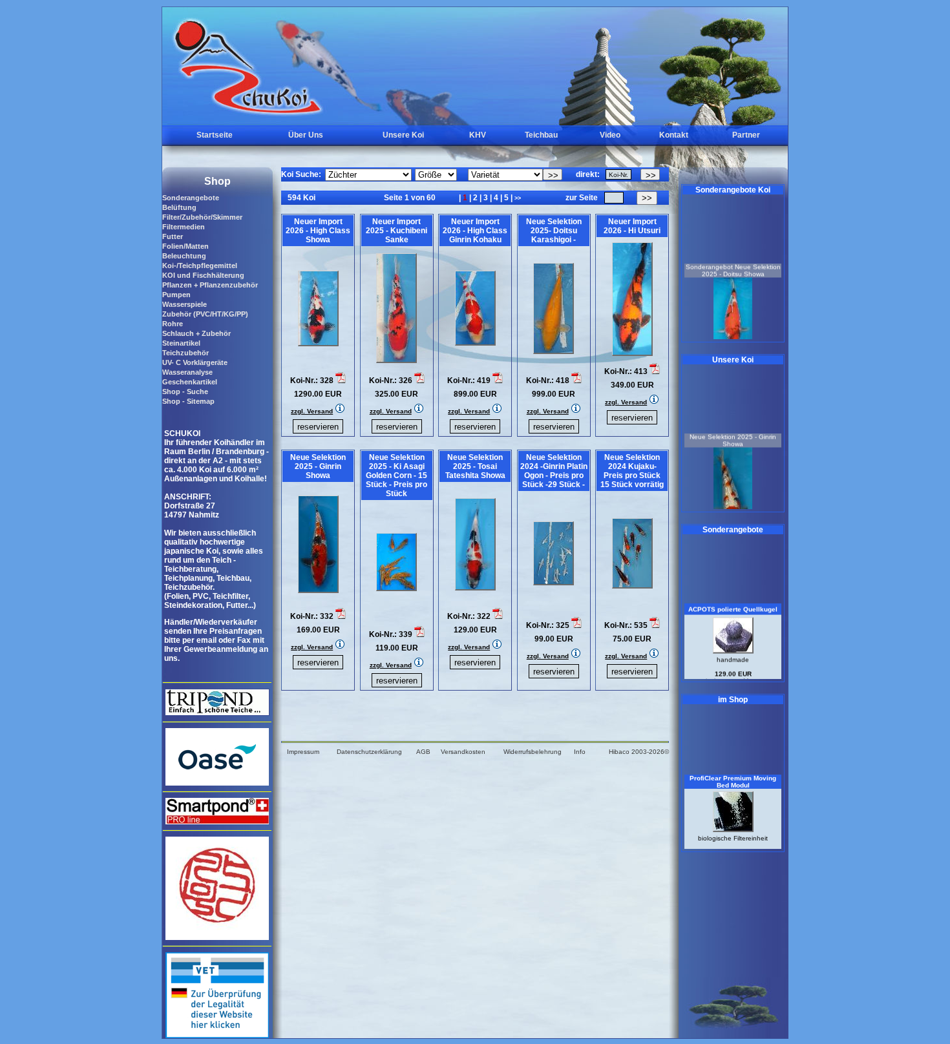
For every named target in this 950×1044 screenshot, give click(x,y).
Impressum (303, 751)
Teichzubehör (185, 353)
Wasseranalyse (187, 372)
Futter (172, 236)
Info (580, 751)
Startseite (214, 135)
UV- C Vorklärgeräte (194, 362)
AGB (423, 751)
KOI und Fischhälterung (203, 275)
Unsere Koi (403, 135)
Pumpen (176, 294)
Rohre (172, 324)
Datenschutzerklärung (369, 751)
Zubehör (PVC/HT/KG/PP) (205, 314)
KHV (477, 135)
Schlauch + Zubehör (196, 333)
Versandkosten (463, 751)
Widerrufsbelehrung (532, 751)
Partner (746, 135)
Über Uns (305, 135)
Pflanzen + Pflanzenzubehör (210, 285)
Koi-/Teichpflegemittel (199, 265)
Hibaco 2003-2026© (639, 751)
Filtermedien (183, 227)
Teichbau (541, 135)
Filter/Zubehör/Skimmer (202, 217)
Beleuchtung (184, 256)
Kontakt (673, 135)
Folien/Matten (185, 246)
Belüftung (179, 207)
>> (517, 198)
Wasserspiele (184, 304)
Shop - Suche (185, 391)
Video (610, 135)
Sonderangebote (190, 198)
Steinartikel (181, 343)
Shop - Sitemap (188, 401)
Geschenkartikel (189, 382)
